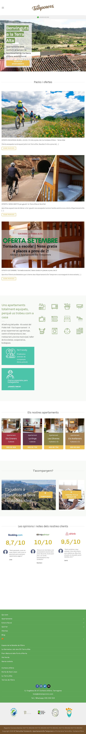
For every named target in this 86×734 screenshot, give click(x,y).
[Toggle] (83, 618)
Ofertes (5, 631)
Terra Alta (45, 586)
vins (9, 606)
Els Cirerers (11, 438)
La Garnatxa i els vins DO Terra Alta (16, 649)
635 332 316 (49, 698)
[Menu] (3, 7)
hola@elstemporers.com (43, 694)
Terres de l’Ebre (8, 680)
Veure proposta (8, 148)
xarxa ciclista (36, 603)
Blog (3, 635)
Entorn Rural (7, 623)
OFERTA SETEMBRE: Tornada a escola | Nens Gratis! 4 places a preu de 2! (29, 270)
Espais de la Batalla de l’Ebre (13, 645)
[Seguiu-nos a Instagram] (41, 686)
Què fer (5, 627)
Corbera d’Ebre (8, 668)
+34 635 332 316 (44, 17)
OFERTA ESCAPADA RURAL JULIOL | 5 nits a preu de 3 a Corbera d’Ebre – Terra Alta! (33, 140)
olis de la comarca (19, 606)
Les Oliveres (53, 438)
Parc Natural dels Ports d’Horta (14, 653)
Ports (80, 603)
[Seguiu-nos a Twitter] (45, 686)
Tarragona (48, 590)
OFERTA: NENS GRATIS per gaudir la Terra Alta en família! (24, 204)
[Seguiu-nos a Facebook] (37, 686)
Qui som (5, 615)
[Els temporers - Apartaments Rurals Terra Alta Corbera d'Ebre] (43, 8)
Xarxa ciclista (7, 661)
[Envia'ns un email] (48, 686)
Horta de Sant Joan (9, 672)
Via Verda (25, 603)
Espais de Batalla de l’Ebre (56, 603)
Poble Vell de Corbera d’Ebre (53, 580)
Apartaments (7, 619)
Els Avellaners (74, 438)
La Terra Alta (7, 676)
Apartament (11, 435)
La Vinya (32, 438)
